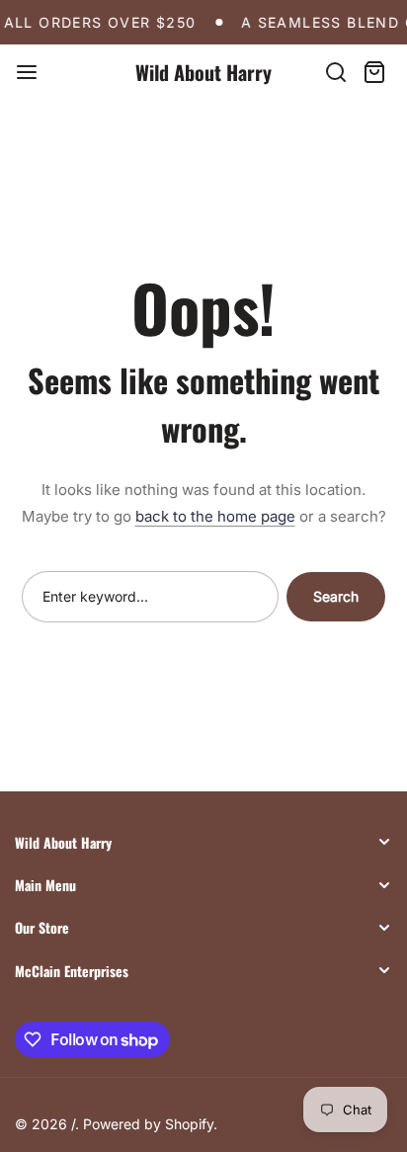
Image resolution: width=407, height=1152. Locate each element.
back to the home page (215, 516)
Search (336, 596)
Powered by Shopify (148, 1123)
